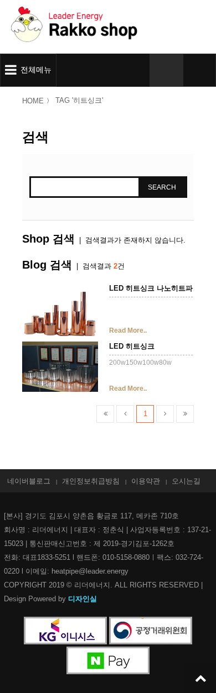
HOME (33, 101)
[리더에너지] (97, 26)
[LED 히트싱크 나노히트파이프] (60, 310)
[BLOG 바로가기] (199, 70)
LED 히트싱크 (132, 346)
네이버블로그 (28, 481)
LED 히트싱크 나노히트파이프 (158, 288)
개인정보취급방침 (91, 481)
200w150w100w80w (140, 362)
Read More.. (128, 330)
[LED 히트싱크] (60, 368)
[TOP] (201, 678)
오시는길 (186, 481)
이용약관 (145, 481)
